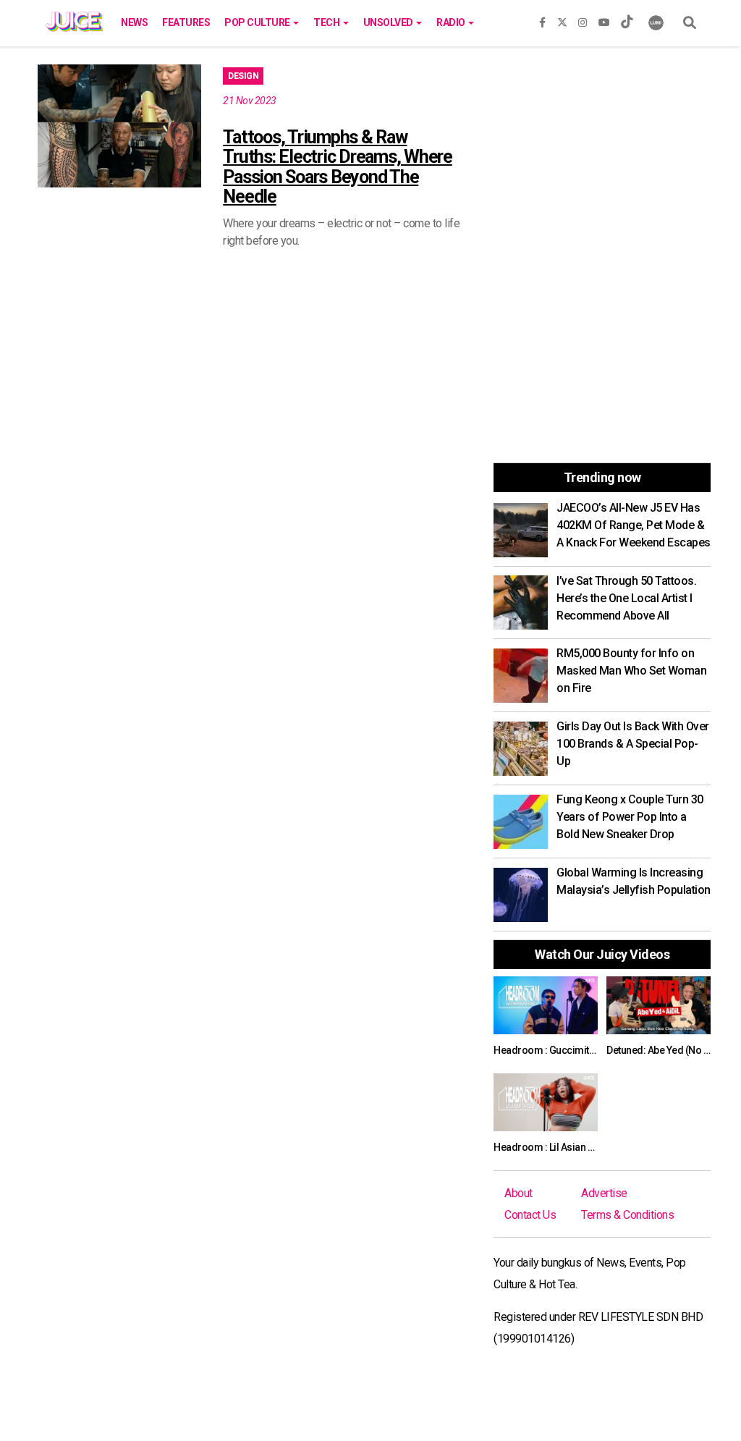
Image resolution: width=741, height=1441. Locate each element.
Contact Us (530, 1215)
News (134, 22)
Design (243, 76)
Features (186, 22)
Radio (451, 22)
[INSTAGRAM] (582, 19)
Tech (327, 22)
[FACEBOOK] (542, 19)
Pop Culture (258, 22)
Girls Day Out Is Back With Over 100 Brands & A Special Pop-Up (632, 743)
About (518, 1193)
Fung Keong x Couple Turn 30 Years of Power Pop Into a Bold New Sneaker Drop (629, 817)
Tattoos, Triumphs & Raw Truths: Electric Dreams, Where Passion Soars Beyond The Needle (337, 167)
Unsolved (389, 22)
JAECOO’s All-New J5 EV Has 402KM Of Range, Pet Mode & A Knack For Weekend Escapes (633, 525)
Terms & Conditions (627, 1215)
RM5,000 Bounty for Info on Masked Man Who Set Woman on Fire (631, 670)
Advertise (604, 1193)
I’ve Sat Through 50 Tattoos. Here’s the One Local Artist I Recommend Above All (626, 598)
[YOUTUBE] (604, 19)
